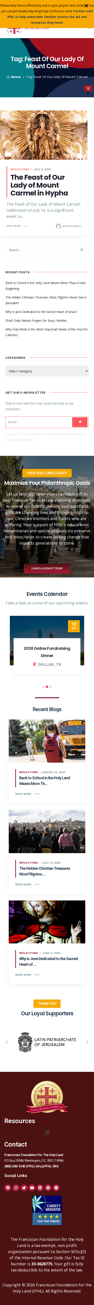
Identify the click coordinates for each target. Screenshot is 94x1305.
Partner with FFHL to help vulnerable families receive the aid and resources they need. (50, 17)
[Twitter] (24, 1187)
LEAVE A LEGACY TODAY (47, 568)
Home (16, 77)
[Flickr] (56, 1187)
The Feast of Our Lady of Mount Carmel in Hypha (39, 185)
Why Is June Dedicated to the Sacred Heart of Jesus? (41, 312)
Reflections (19, 169)
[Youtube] (31, 1187)
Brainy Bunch (71, 226)
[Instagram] (15, 1187)
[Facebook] (7, 1187)
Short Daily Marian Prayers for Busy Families (36, 320)
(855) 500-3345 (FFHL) (19, 1166)
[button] (6, 1042)
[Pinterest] (48, 1187)
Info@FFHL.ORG (47, 1166)
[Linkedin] (40, 1187)
